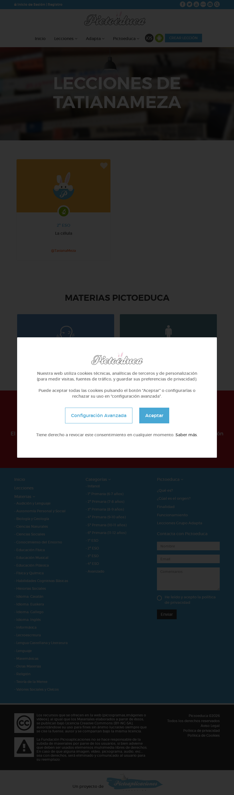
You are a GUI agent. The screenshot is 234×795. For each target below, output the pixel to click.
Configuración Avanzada (98, 415)
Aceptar (154, 415)
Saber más (186, 434)
